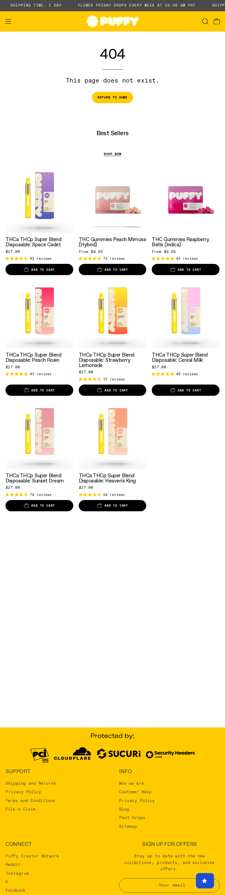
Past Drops (132, 818)
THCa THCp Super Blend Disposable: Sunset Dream (34, 478)
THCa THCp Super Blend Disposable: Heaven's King (107, 478)
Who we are (131, 783)
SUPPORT (18, 771)
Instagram (17, 873)
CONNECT (18, 844)
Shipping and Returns (30, 783)
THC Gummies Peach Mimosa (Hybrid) (112, 242)
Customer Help (135, 792)
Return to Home (112, 97)
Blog (124, 809)
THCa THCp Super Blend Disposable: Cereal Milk (179, 357)
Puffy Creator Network (32, 856)
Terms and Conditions (30, 800)
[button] (205, 21)
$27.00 (12, 252)
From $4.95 (91, 252)
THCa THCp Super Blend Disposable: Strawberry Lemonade (106, 360)
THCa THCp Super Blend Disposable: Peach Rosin (33, 357)
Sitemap (128, 826)
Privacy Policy (23, 792)
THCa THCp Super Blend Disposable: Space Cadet (33, 242)
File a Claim (20, 809)
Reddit (12, 865)
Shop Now (112, 154)
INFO (125, 771)
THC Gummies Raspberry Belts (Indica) (180, 242)
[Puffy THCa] (112, 21)
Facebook (15, 890)
